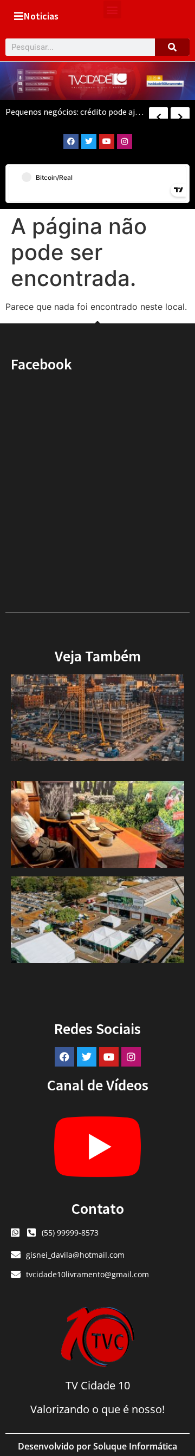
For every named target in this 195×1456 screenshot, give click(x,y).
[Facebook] (71, 141)
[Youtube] (106, 141)
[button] (112, 9)
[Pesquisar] (172, 47)
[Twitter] (88, 141)
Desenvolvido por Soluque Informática (97, 1446)
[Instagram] (124, 141)
